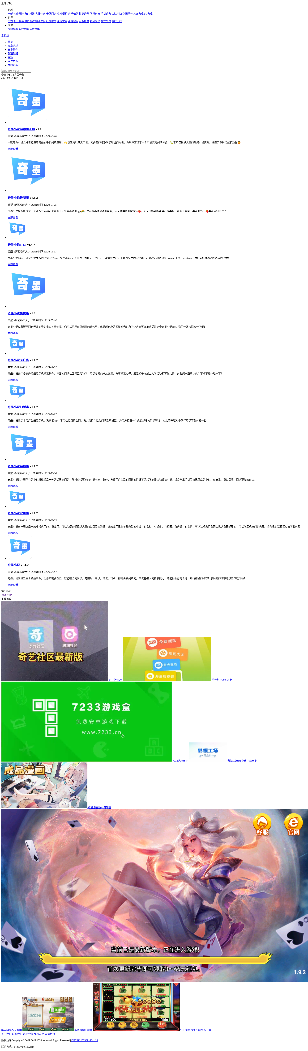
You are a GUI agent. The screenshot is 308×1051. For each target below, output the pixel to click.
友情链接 (50, 1034)
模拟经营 (84, 13)
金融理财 (73, 21)
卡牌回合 (51, 13)
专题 (10, 57)
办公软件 (18, 21)
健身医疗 (29, 21)
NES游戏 (138, 13)
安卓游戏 (13, 45)
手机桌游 (106, 13)
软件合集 (35, 29)
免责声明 (39, 1034)
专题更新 (13, 65)
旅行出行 (117, 21)
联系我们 (17, 1034)
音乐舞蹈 (73, 13)
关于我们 (6, 1034)
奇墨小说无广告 (18, 360)
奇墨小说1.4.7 (17, 244)
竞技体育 (40, 13)
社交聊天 (51, 21)
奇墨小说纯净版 (18, 466)
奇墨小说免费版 (18, 313)
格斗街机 (62, 13)
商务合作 (28, 1034)
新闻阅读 (95, 21)
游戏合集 (24, 29)
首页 (10, 42)
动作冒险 (18, 13)
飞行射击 (95, 13)
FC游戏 (148, 13)
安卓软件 (13, 49)
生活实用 (62, 21)
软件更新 (13, 61)
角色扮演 (29, 13)
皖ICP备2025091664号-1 (84, 1040)
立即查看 (13, 148)
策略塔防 (117, 13)
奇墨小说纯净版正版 (21, 129)
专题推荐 (13, 29)
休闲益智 (128, 13)
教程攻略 (13, 53)
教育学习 (106, 21)
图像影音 (84, 21)
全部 (10, 13)
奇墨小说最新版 (18, 197)
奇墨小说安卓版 (18, 513)
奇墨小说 (14, 565)
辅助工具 (40, 21)
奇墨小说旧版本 (18, 407)
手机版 (5, 35)
